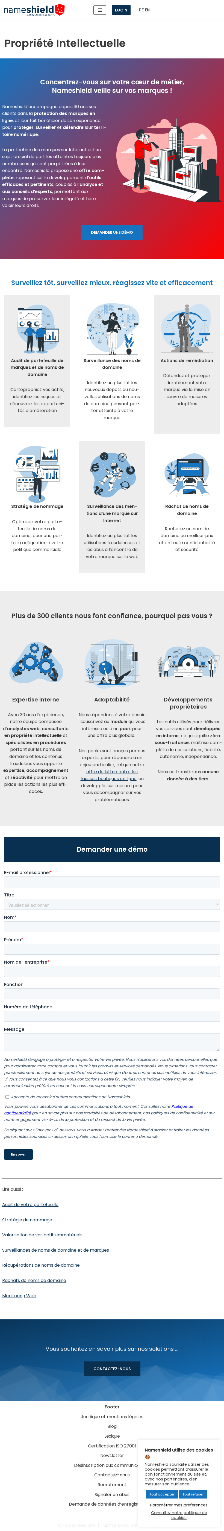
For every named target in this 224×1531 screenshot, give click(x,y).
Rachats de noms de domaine (34, 1280)
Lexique (112, 1436)
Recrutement (112, 1485)
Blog (112, 1426)
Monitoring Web (19, 1296)
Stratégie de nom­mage (27, 1220)
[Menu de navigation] (99, 10)
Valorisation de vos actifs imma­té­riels (42, 1235)
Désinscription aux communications (112, 1465)
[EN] (147, 10)
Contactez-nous (112, 1369)
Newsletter (112, 1455)
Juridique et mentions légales (112, 1417)
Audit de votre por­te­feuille (30, 1204)
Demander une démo (112, 232)
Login (121, 10)
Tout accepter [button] (162, 1494)
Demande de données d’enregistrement (112, 1504)
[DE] (141, 10)
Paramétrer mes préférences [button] (179, 1505)
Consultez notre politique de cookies (179, 1515)
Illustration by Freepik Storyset (133, 1525)
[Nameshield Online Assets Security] (34, 10)
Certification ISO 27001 (112, 1446)
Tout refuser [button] (193, 1494)
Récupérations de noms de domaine (41, 1265)
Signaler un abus (112, 1494)
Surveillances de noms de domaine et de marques (55, 1250)
